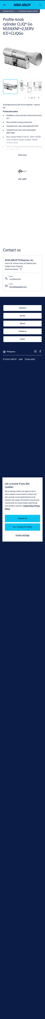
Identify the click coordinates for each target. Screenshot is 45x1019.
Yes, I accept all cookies (22, 527)
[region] (22, 509)
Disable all (22, 518)
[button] (28, 11)
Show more (22, 155)
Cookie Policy (28, 506)
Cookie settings (23, 535)
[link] (10, 11)
